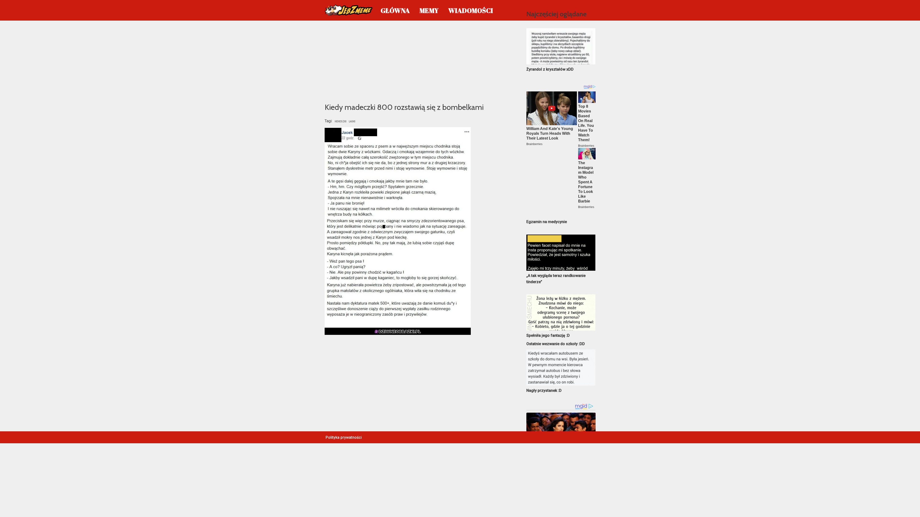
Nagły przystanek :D (544, 390)
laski (352, 121)
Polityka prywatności (344, 437)
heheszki (340, 121)
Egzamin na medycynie (546, 221)
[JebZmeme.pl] (349, 10)
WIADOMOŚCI (470, 10)
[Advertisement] (418, 60)
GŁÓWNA (395, 10)
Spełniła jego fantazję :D (548, 335)
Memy (429, 10)
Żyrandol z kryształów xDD (550, 69)
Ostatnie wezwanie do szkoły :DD (555, 344)
